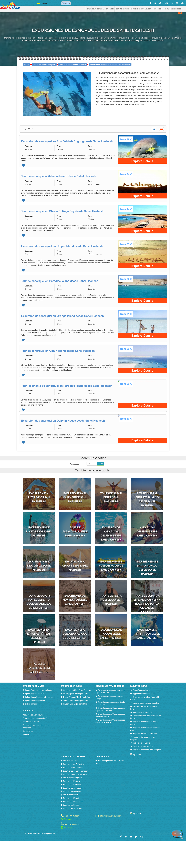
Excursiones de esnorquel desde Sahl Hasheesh (110, 64)
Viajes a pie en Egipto (141, 743)
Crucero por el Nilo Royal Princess (77, 690)
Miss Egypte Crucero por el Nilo (75, 693)
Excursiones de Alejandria (73, 764)
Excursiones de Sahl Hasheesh (73, 64)
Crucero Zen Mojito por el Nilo (75, 703)
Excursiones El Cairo (71, 781)
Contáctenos (28, 731)
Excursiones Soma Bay (72, 808)
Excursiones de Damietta (73, 767)
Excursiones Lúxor (70, 794)
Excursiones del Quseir (72, 777)
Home (88, 9)
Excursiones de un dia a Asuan (75, 774)
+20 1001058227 (72, 815)
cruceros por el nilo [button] (162, 9)
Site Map (26, 734)
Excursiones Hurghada (72, 791)
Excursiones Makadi (71, 798)
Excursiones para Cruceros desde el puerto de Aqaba (110, 721)
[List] (161, 129)
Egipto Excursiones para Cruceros (39, 697)
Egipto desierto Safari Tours (144, 693)
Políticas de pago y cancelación (35, 718)
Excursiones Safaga (71, 805)
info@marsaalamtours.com (111, 815)
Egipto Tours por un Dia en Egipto (38, 690)
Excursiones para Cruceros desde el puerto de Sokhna (110, 709)
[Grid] (154, 129)
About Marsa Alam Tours (33, 714)
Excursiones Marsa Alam (73, 801)
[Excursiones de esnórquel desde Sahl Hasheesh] (52, 115)
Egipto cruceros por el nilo (35, 700)
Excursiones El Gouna (72, 784)
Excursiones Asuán (70, 760)
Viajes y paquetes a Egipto (143, 712)
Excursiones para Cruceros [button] (141, 9)
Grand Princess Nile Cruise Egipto (76, 697)
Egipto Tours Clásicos (141, 690)
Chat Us (176, 833)
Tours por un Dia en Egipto (44, 64)
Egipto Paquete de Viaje (34, 693)
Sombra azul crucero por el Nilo (75, 700)
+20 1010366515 (72, 824)
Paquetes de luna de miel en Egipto (147, 749)
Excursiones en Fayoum (72, 788)
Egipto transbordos (32, 703)
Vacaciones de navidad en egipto (146, 703)
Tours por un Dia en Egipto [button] (103, 9)
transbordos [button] (176, 9)
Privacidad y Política (31, 721)
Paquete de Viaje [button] (122, 9)
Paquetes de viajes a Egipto (144, 746)
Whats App (68, 819)
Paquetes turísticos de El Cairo (145, 733)
